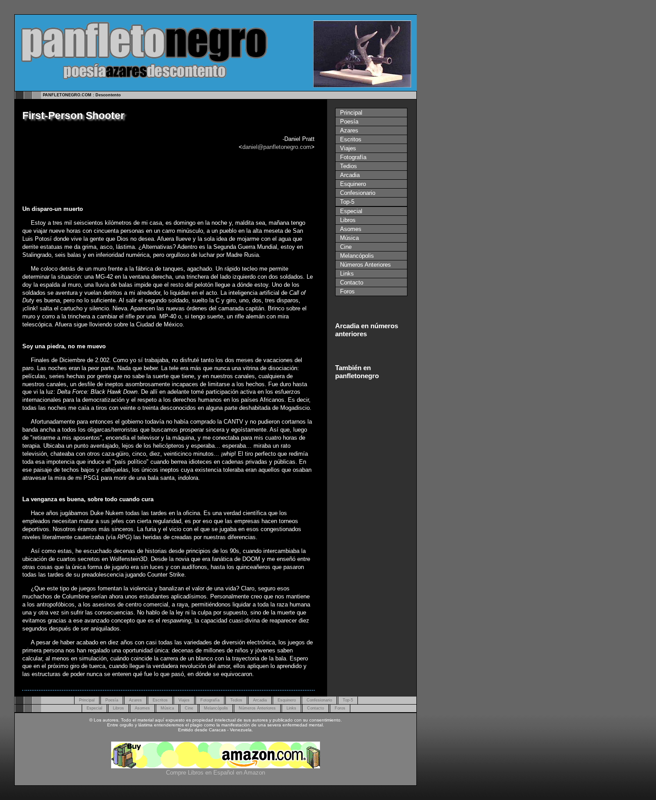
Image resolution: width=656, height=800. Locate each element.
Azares (349, 130)
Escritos (350, 139)
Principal (351, 112)
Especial (351, 211)
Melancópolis (357, 255)
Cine (346, 246)
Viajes (348, 148)
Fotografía (353, 157)
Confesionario (357, 193)
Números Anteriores (365, 264)
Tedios (348, 166)
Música (349, 238)
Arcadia (350, 175)
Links (347, 273)
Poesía (349, 121)
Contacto (351, 282)
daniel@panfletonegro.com (276, 147)
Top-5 (347, 201)
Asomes (350, 229)
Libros (348, 220)
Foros (347, 291)
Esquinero (353, 184)
